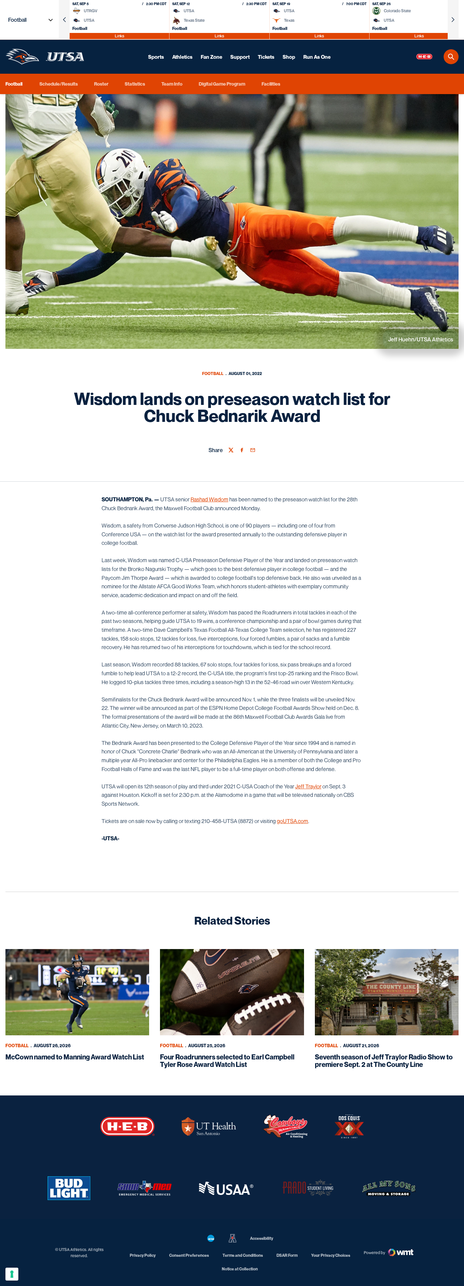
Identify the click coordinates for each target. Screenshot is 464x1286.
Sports (156, 57)
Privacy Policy (143, 1255)
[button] (64, 19)
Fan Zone (211, 57)
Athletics (182, 57)
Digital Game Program (222, 84)
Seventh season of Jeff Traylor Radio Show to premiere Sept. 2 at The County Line (384, 1061)
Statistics (135, 84)
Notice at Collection (240, 1268)
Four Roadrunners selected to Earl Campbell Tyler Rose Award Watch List (227, 1061)
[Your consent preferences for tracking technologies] (11, 1274)
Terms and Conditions (242, 1255)
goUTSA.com (292, 821)
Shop (289, 57)
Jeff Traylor (308, 786)
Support (240, 57)
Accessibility (261, 1238)
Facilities (271, 84)
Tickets (266, 57)
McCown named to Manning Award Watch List (74, 1057)
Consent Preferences (189, 1255)
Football (213, 373)
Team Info (171, 84)
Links (119, 35)
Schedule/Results (58, 84)
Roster (101, 84)
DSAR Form (287, 1255)
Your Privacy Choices (330, 1255)
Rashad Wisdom (209, 499)
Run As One (317, 57)
